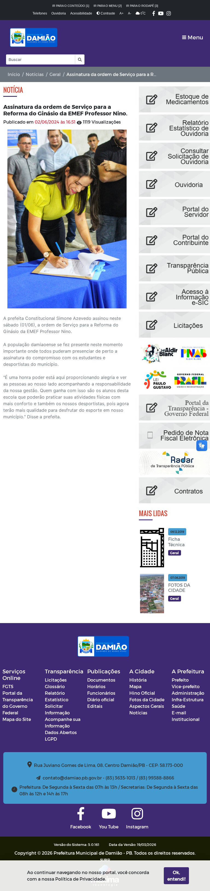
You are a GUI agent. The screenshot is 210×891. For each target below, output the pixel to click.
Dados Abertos (61, 732)
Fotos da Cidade (146, 699)
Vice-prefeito (186, 686)
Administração (188, 693)
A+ (121, 13)
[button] (79, 59)
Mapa (135, 686)
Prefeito (180, 679)
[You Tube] (161, 14)
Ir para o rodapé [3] (142, 5)
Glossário (55, 686)
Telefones (40, 13)
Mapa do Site (16, 719)
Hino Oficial (142, 693)
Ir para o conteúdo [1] (70, 5)
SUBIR (105, 860)
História (138, 679)
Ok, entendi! (176, 875)
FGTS (7, 686)
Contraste (107, 13)
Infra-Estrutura (187, 699)
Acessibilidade (81, 13)
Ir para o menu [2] (108, 5)
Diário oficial (100, 699)
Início (14, 74)
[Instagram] (169, 14)
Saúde (178, 706)
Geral (55, 74)
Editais (95, 706)
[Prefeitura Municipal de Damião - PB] (32, 37)
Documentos (101, 679)
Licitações (56, 679)
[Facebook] (153, 14)
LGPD (51, 738)
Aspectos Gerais (146, 706)
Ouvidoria (58, 13)
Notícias (35, 74)
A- (129, 13)
